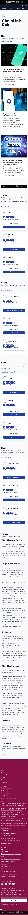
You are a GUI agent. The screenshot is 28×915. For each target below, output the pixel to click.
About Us (4, 864)
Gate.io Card (6, 793)
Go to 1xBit (14, 437)
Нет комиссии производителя (10, 841)
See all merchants (7, 372)
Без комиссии (5, 835)
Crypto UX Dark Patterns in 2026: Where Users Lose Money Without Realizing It (13, 804)
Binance (4, 777)
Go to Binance (14, 272)
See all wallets (6, 457)
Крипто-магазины (6, 843)
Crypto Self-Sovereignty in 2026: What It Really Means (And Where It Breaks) (13, 809)
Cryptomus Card (7, 788)
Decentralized (5, 830)
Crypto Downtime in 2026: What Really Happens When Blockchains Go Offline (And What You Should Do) (12, 814)
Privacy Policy (14, 904)
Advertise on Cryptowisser (9, 874)
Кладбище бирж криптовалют (10, 859)
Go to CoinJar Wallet (14, 500)
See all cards (5, 290)
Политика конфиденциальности (11, 854)
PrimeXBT (5, 775)
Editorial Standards (6, 869)
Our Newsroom (5, 866)
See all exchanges (7, 207)
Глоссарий (4, 851)
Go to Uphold (14, 332)
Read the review (14, 223)
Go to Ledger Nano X (14, 522)
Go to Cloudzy (14, 414)
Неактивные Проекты (8, 861)
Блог (2, 856)
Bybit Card (5, 790)
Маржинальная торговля (8, 838)
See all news (5, 41)
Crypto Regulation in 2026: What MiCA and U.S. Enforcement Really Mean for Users (14, 824)
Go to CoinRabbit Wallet (14, 477)
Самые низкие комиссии (8, 833)
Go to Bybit (14, 227)
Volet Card (5, 795)
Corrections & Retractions (9, 871)
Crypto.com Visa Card (9, 798)
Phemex (4, 782)
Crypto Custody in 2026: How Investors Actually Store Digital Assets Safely (13, 819)
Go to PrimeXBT (14, 249)
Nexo (4, 780)
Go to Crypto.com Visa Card (14, 310)
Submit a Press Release (8, 876)
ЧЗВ (2, 849)
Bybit (4, 772)
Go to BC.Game (14, 392)
